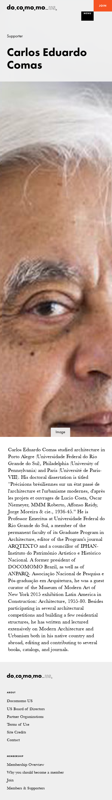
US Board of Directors (26, 709)
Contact (13, 740)
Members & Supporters (26, 788)
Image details (60, 433)
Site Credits (16, 732)
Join (103, 5)
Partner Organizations (25, 716)
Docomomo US (20, 701)
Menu (87, 13)
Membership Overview (25, 764)
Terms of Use (18, 724)
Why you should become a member (35, 772)
